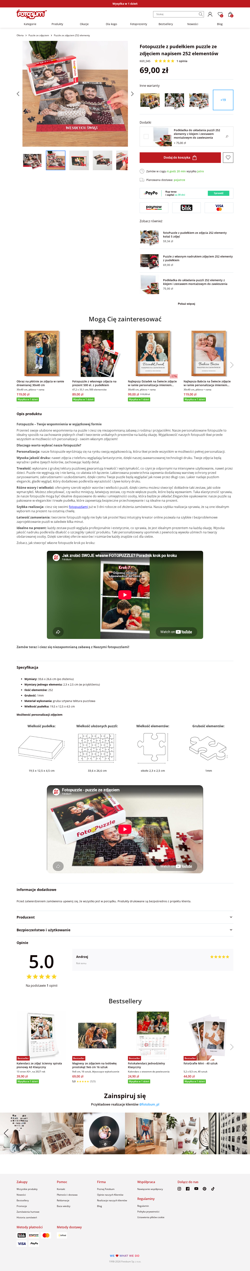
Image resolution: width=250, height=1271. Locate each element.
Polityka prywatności (148, 1211)
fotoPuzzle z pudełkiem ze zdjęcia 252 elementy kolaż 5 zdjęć (195, 234)
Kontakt (61, 1189)
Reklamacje (63, 1200)
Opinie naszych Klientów (110, 1194)
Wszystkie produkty (27, 1189)
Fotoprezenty (138, 24)
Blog (220, 24)
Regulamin (143, 1206)
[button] (230, 365)
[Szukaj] (201, 14)
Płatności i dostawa (67, 1194)
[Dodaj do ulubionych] (228, 157)
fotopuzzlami (78, 507)
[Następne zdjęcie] (131, 94)
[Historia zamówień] (210, 14)
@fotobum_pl (149, 1104)
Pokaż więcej (186, 303)
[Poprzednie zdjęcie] (19, 94)
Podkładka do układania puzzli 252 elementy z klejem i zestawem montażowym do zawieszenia (195, 282)
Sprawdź (218, 193)
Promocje (22, 1206)
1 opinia (182, 61)
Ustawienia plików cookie (150, 1217)
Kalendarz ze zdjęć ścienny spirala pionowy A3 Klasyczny (39, 1065)
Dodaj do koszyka (177, 157)
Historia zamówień (27, 1217)
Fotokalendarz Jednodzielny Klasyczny (146, 1065)
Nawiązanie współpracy (150, 1189)
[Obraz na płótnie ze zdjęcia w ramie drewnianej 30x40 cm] (41, 353)
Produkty (57, 24)
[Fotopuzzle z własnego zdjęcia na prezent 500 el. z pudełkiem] (97, 353)
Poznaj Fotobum (105, 1189)
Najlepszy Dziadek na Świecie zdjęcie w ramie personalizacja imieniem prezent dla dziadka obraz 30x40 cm (152, 383)
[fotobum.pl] (32, 14)
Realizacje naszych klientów (112, 1200)
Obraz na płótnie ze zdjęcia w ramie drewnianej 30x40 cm (40, 383)
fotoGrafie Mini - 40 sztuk (201, 1063)
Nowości (192, 24)
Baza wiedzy (63, 1206)
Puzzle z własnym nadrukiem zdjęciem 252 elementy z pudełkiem (198, 258)
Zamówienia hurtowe (28, 1211)
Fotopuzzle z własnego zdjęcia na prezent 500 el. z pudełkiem (94, 383)
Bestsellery (166, 24)
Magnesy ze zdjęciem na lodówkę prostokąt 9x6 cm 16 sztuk (94, 1065)
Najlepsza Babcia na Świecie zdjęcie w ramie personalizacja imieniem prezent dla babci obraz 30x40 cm (207, 383)
